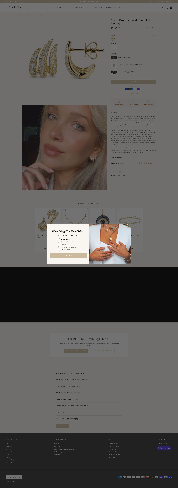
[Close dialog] (128, 226)
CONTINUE (68, 255)
